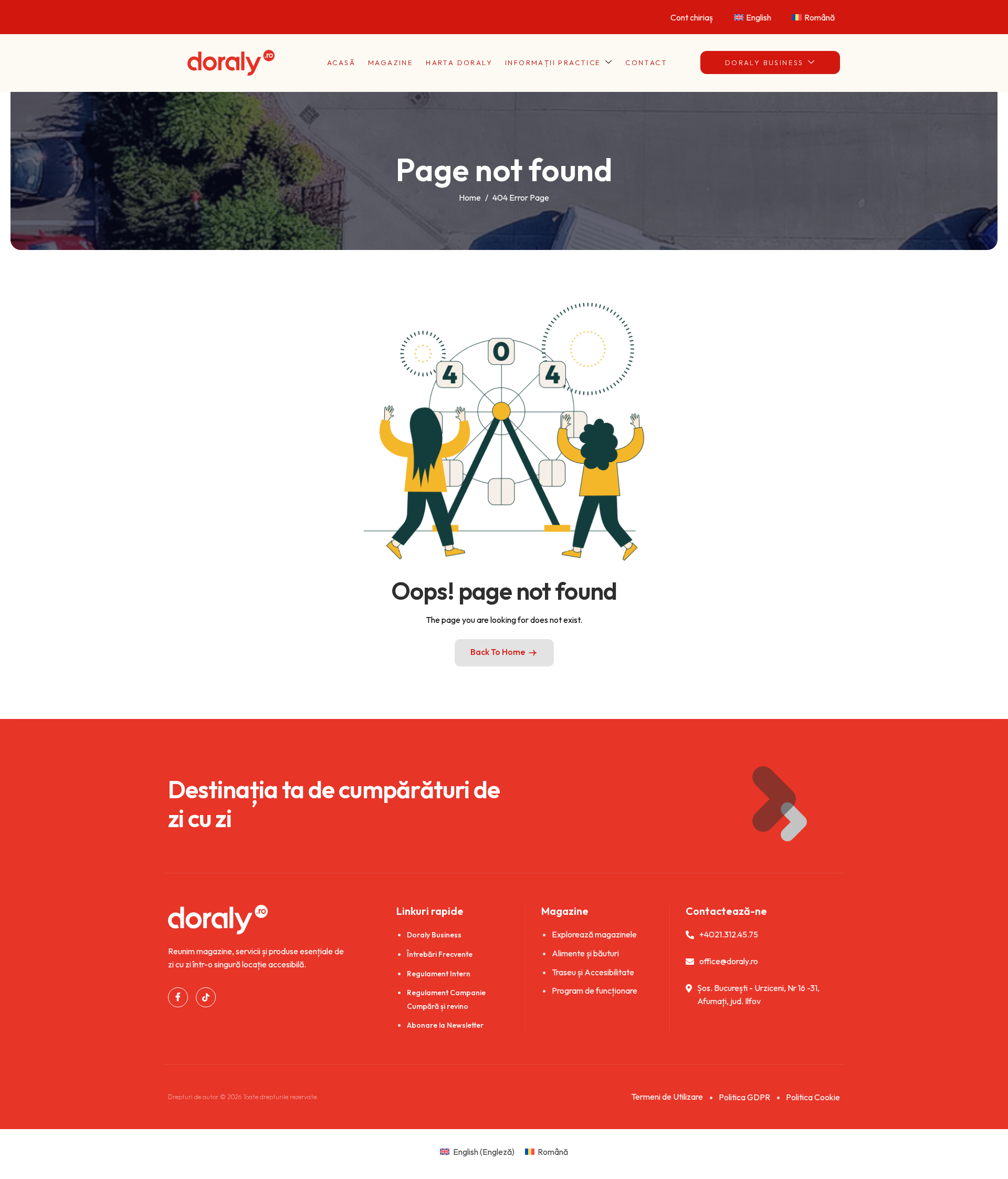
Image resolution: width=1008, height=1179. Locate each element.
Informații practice (553, 62)
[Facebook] (178, 997)
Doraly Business (764, 62)
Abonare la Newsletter (445, 1025)
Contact (646, 62)
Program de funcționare (594, 990)
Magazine (390, 62)
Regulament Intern (438, 973)
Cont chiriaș (691, 17)
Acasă (341, 62)
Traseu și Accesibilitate (593, 972)
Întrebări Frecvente (439, 954)
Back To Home (497, 651)
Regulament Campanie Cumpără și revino (446, 999)
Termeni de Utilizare (667, 1096)
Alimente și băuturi (585, 953)
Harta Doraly (459, 62)
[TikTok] (206, 997)
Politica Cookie (813, 1097)
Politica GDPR (744, 1097)
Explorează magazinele (594, 934)
